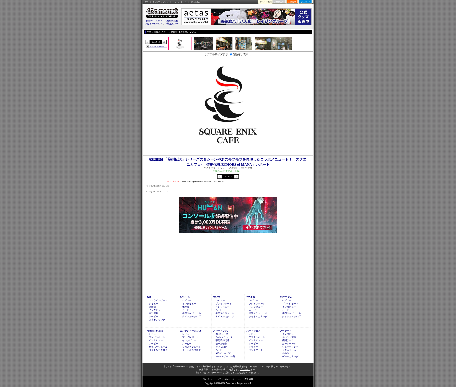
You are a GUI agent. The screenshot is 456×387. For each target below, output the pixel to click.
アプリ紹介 (221, 346)
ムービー (153, 316)
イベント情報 (289, 337)
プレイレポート (224, 303)
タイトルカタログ (191, 316)
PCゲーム (185, 297)
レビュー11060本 (153, 23)
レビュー (153, 303)
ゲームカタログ (290, 356)
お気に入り (279, 2)
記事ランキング (157, 319)
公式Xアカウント (160, 2)
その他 (285, 353)
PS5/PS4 (251, 297)
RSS (146, 2)
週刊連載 (153, 313)
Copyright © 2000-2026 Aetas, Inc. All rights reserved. (228, 383)
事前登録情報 (222, 340)
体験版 (152, 306)
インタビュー (156, 310)
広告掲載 (248, 379)
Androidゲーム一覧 (225, 356)
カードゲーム (289, 343)
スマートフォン (221, 330)
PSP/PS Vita (286, 297)
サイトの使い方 (179, 2)
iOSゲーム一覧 (223, 353)
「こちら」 (245, 369)
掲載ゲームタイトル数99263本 (162, 21)
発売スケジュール (191, 313)
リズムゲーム (289, 350)
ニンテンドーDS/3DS (190, 330)
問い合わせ (196, 2)
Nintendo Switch (155, 330)
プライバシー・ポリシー (229, 379)
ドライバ (253, 346)
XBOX (216, 297)
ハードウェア (253, 330)
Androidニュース (224, 337)
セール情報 (221, 343)
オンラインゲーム (158, 300)
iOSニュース (222, 334)
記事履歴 (292, 2)
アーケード (285, 330)
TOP (149, 297)
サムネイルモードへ (158, 46)
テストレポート (257, 337)
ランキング (305, 2)
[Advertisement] (228, 263)
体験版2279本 (172, 23)
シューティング (290, 346)
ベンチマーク (256, 350)
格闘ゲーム (288, 340)
